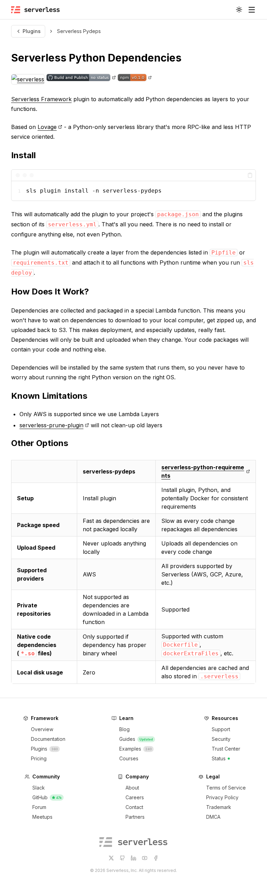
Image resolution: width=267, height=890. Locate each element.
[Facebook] (156, 858)
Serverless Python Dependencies (96, 57)
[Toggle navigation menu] (252, 10)
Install (23, 155)
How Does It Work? (50, 291)
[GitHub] (122, 858)
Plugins (32, 31)
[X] (111, 858)
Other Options (39, 443)
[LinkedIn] (133, 858)
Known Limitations (49, 396)
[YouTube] (144, 858)
